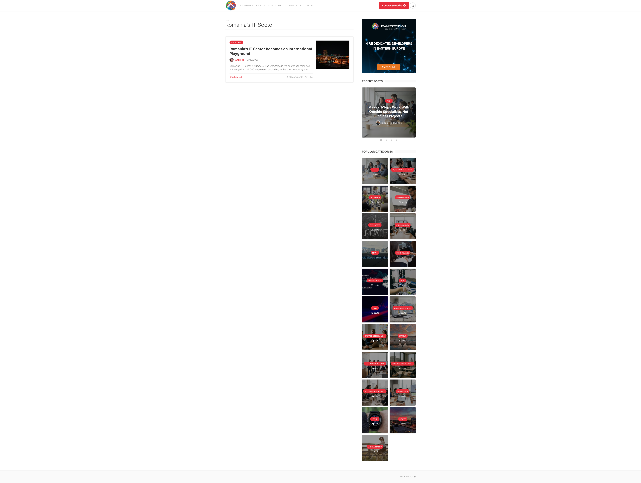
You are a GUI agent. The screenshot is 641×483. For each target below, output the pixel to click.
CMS (258, 5)
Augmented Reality (275, 5)
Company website (392, 5)
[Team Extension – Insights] (230, 5)
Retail (310, 5)
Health (293, 5)
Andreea (239, 59)
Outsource (236, 42)
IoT (302, 5)
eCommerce (246, 5)
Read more (235, 77)
